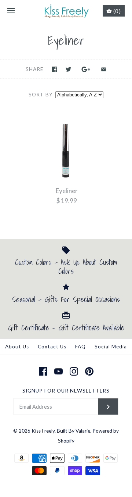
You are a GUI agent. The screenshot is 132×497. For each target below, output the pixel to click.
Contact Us (52, 346)
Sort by (41, 94)
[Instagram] (74, 371)
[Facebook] (43, 371)
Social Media (111, 346)
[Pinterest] (89, 371)
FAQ (80, 346)
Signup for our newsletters (66, 391)
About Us (17, 346)
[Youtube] (58, 371)
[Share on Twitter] (68, 69)
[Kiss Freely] (66, 11)
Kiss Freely (43, 431)
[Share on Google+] (86, 69)
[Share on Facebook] (54, 69)
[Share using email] (103, 69)
